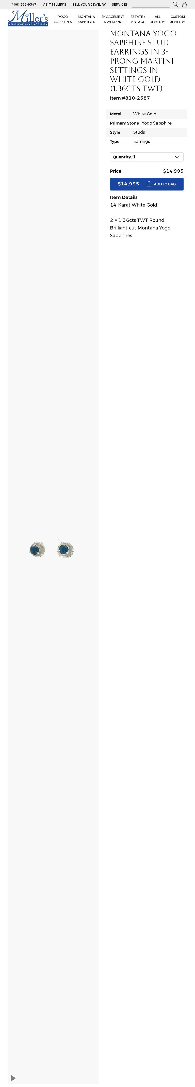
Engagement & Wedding (113, 19)
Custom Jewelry (177, 19)
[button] (176, 5)
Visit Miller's (55, 4)
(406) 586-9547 (24, 4)
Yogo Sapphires (63, 19)
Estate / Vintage (138, 19)
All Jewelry (158, 19)
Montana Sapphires (86, 19)
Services (120, 4)
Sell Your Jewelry (89, 4)
